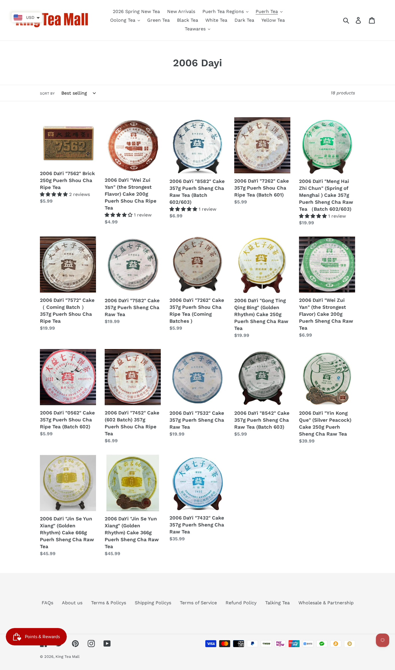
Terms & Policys (108, 602)
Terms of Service (198, 602)
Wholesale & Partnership (326, 602)
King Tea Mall (68, 656)
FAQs (47, 602)
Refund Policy (241, 602)
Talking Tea (277, 602)
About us (72, 602)
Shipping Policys (153, 602)
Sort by (47, 93)
